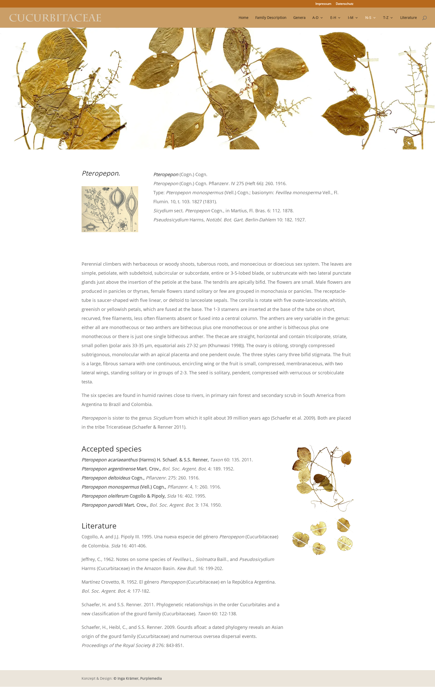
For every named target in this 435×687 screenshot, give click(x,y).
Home (243, 18)
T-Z (385, 18)
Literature (408, 18)
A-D (315, 18)
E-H (333, 18)
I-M (350, 18)
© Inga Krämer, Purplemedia (138, 678)
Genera (299, 18)
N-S (368, 18)
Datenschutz (344, 4)
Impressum (323, 4)
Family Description (270, 18)
